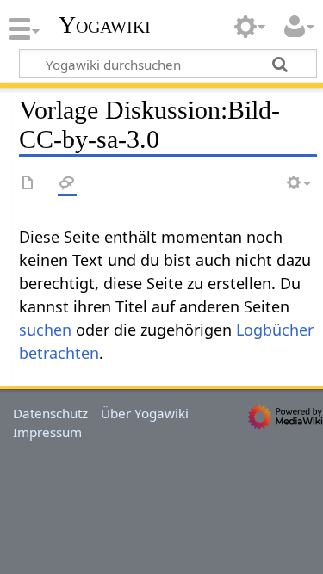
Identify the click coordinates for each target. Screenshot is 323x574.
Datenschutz (50, 413)
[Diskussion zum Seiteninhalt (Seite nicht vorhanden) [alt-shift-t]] (67, 184)
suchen (45, 329)
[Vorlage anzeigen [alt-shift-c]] (28, 184)
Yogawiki (105, 25)
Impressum (47, 432)
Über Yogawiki (145, 413)
